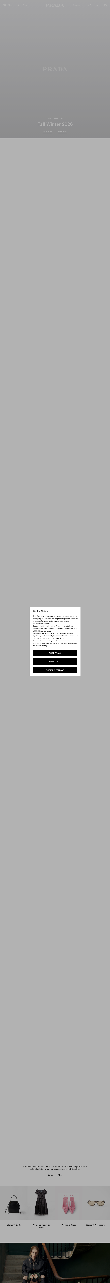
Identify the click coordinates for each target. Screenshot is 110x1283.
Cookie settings (55, 670)
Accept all (55, 653)
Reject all (55, 661)
